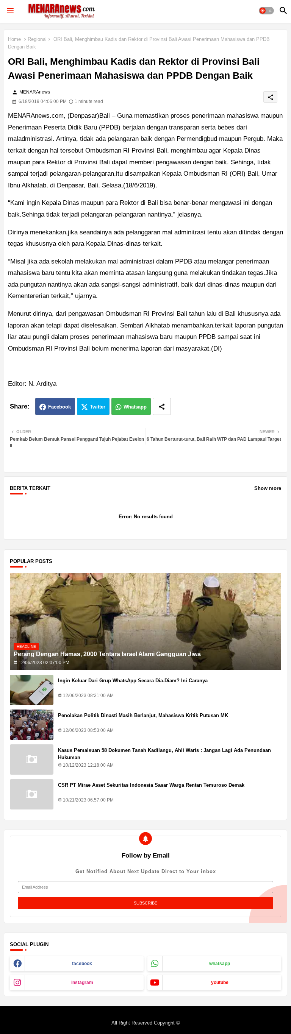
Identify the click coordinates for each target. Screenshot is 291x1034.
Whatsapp (135, 407)
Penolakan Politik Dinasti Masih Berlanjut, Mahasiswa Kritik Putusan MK (143, 715)
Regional (37, 39)
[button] (266, 10)
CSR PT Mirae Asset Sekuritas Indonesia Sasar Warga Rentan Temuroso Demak (151, 785)
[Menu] (10, 10)
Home (14, 39)
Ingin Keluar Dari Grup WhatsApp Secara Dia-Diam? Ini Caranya (133, 680)
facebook (82, 963)
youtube (219, 982)
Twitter (97, 407)
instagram (82, 982)
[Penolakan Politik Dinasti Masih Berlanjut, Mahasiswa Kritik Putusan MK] (31, 725)
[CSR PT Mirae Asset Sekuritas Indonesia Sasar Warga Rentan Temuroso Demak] (31, 794)
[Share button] (162, 406)
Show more (267, 488)
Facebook (59, 407)
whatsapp (219, 963)
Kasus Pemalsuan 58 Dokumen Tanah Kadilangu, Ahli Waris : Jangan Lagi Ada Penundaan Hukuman (164, 753)
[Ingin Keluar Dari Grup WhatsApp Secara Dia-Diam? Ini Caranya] (31, 690)
